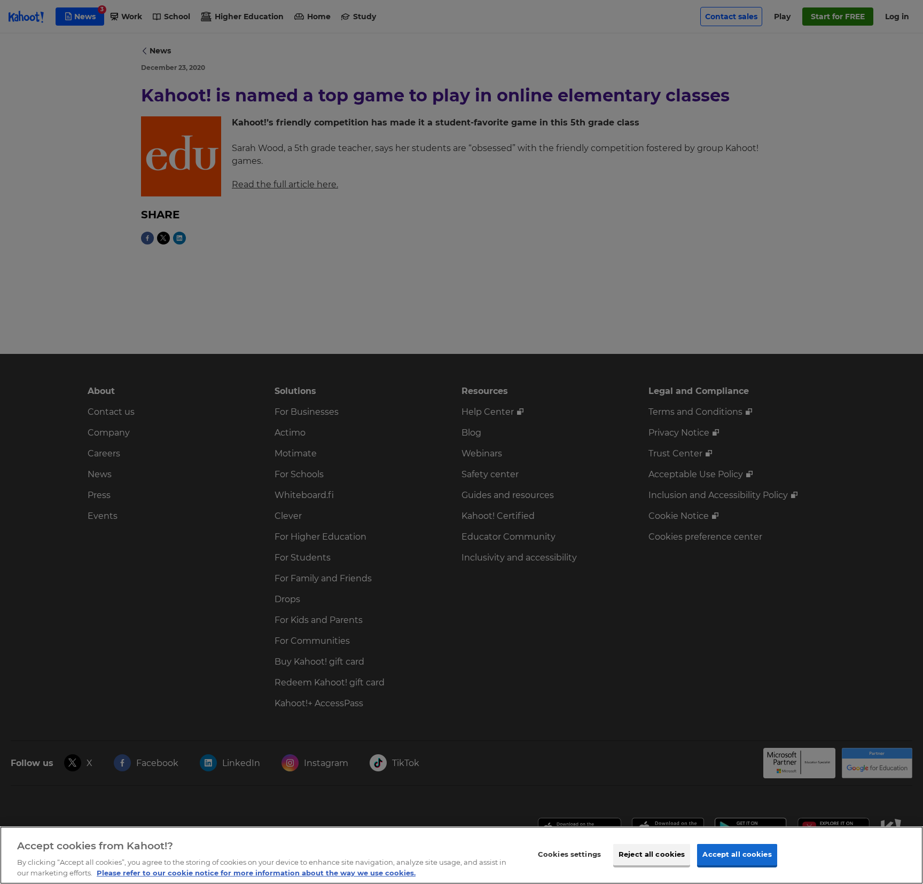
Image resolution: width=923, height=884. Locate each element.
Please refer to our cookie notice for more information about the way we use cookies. (256, 873)
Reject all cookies (652, 854)
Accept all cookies (736, 854)
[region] (461, 855)
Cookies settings (569, 854)
